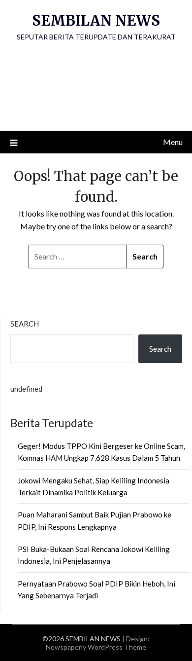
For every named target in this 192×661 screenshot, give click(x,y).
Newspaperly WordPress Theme (96, 647)
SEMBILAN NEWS (96, 20)
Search (24, 323)
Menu (173, 142)
